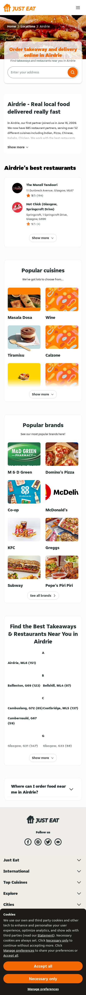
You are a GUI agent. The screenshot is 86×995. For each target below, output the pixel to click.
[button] (73, 72)
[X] (48, 842)
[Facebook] (28, 842)
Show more (16, 147)
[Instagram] (38, 842)
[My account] (78, 7)
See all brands (40, 595)
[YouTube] (58, 842)
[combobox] (37, 72)
